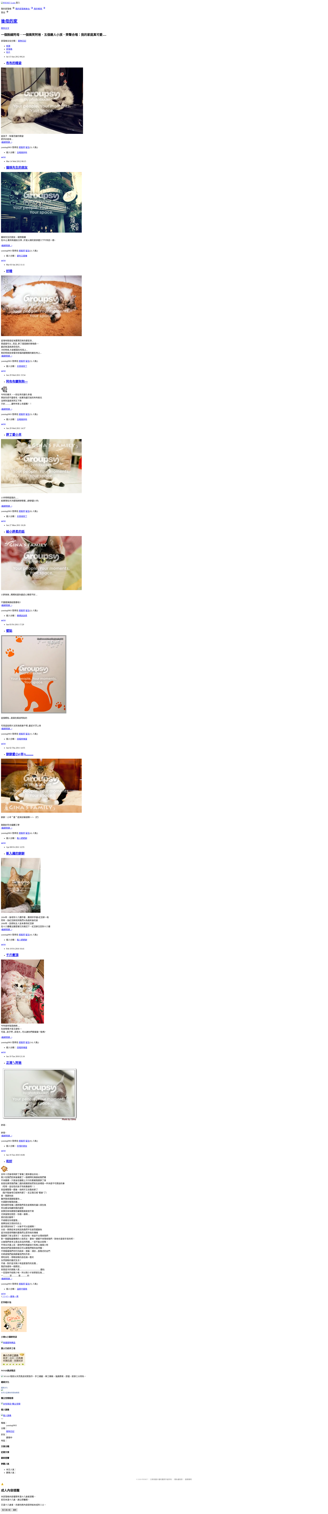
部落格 (9, 49)
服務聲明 (188, 1479)
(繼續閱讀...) (6, 142)
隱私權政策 (178, 1479)
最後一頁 (14, 1296)
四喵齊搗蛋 (22, 739)
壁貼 (9, 630)
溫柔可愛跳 (22, 1289)
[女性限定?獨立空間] (10, 1404)
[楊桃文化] (2, 1390)
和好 (9, 1161)
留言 (27, 147)
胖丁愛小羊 (14, 434)
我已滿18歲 (6, 1510)
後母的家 (9, 21)
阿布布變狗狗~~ (17, 381)
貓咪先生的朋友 (17, 167)
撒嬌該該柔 (22, 616)
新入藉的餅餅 (15, 853)
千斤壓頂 (12, 955)
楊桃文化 (4, 1388)
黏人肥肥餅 (22, 838)
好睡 (9, 271)
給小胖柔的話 (15, 531)
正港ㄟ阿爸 (14, 1062)
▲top (3, 157)
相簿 (8, 46)
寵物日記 (22, 41)
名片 (8, 52)
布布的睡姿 (14, 63)
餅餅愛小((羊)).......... (19, 754)
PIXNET (145, 1479)
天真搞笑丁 (22, 366)
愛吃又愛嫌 (22, 256)
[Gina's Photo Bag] (14, 1331)
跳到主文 (5, 28)
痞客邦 (22, 147)
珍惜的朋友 (22, 1146)
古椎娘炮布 (22, 152)
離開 (14, 1510)
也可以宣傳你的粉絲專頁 (10, 1393)
